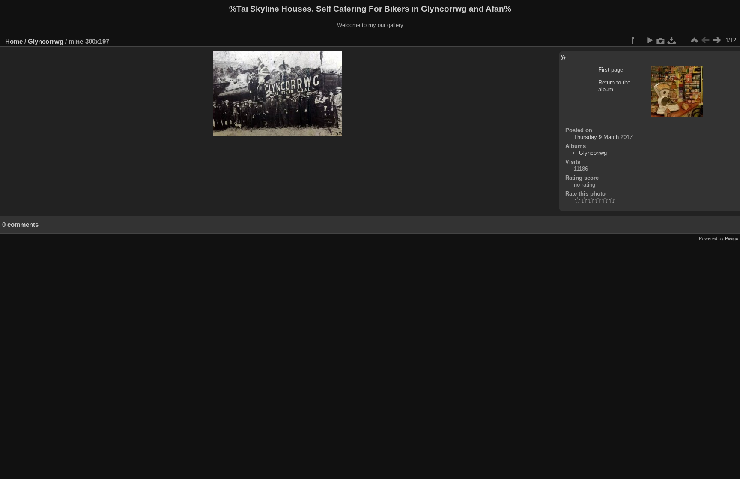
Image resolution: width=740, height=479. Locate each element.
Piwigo (731, 238)
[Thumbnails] (694, 40)
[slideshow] (649, 40)
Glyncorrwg (45, 41)
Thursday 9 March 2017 (603, 137)
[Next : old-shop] (716, 40)
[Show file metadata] (660, 40)
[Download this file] (671, 40)
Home (14, 41)
